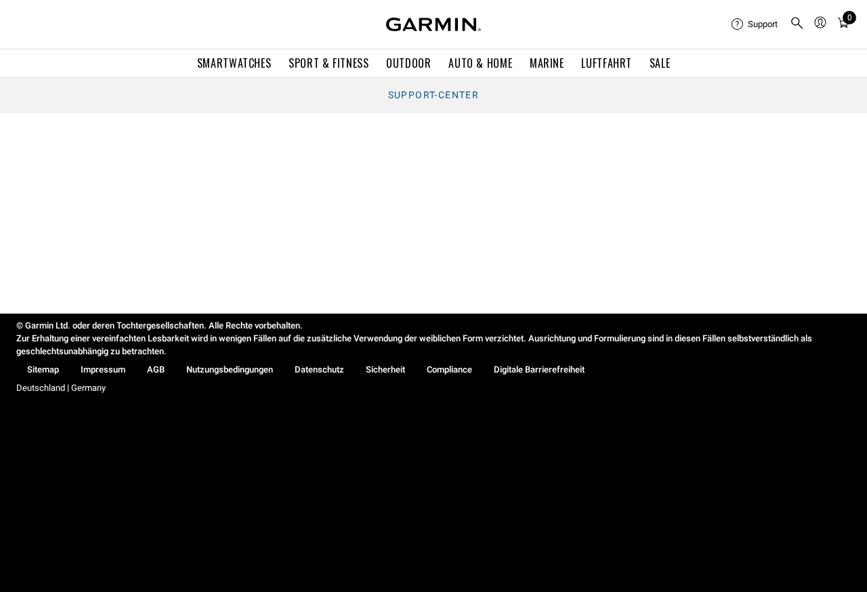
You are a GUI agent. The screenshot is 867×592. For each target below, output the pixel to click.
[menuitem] (755, 24)
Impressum (103, 369)
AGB (156, 369)
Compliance (449, 369)
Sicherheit (385, 369)
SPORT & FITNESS (329, 63)
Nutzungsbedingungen (229, 369)
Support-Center (434, 94)
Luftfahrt (606, 63)
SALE (660, 63)
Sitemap (43, 369)
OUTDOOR (408, 63)
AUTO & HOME (480, 63)
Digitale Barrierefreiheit (539, 369)
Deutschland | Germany (61, 388)
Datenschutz (319, 369)
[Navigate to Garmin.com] (433, 24)
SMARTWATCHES (234, 63)
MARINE (547, 63)
